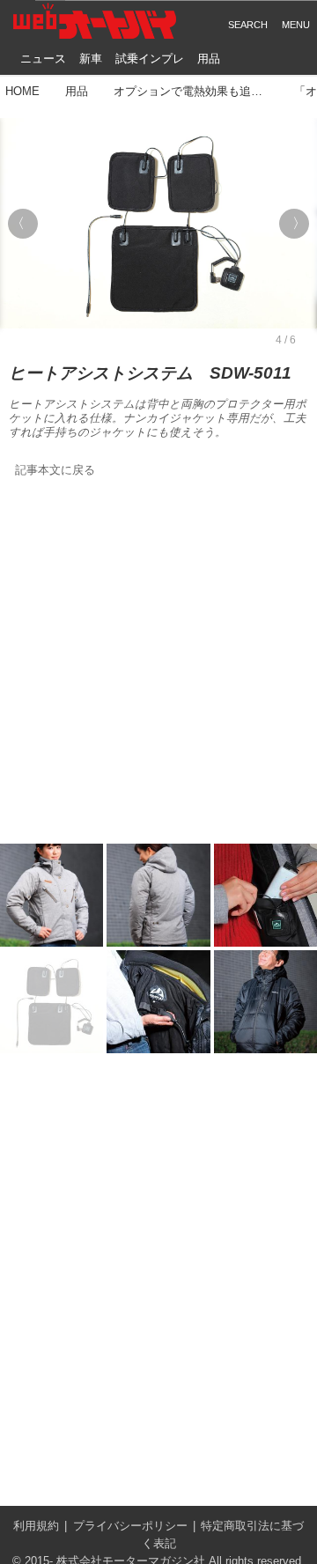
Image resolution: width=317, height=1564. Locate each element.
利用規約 (36, 1526)
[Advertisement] (158, 662)
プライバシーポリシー (130, 1526)
